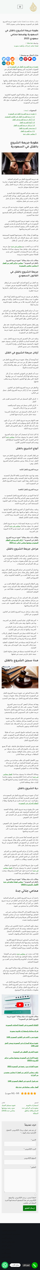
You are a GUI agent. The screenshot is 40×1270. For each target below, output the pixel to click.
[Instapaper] (17, 59)
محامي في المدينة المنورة (11, 1234)
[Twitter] (4, 59)
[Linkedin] (21, 59)
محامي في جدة (16, 246)
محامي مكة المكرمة (9, 1264)
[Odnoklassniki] (8, 63)
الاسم (33, 1140)
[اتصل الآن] (35, 1265)
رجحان (4, 1261)
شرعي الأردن (6, 1253)
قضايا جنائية (21, 21)
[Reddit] (12, 59)
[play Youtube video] (20, 1005)
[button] (5, 1265)
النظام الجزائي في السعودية (28, 803)
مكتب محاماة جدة (32, 21)
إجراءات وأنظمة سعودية (22, 46)
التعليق (33, 1167)
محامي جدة (10, 437)
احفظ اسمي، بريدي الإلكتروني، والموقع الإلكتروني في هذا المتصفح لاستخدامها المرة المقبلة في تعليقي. (20, 1200)
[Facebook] (8, 59)
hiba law (30, 43)
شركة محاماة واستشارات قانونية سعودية (24, 1031)
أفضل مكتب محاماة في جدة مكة (27, 1087)
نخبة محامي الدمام (8, 1242)
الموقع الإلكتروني (30, 1158)
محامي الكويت (7, 1238)
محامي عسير (6, 1257)
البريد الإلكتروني (30, 1149)
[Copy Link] (12, 63)
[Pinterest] (25, 59)
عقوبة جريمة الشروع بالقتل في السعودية (24, 67)
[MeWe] (4, 63)
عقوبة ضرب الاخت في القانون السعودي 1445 (22, 1037)
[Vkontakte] (34, 59)
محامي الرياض (7, 1245)
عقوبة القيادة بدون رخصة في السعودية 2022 (22, 1066)
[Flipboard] (30, 59)
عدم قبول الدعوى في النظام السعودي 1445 (23, 1081)
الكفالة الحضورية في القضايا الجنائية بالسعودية (22, 1025)
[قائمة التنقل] (20, 7)
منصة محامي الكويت (9, 1230)
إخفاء (26, 110)
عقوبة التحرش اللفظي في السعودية (25, 1052)
